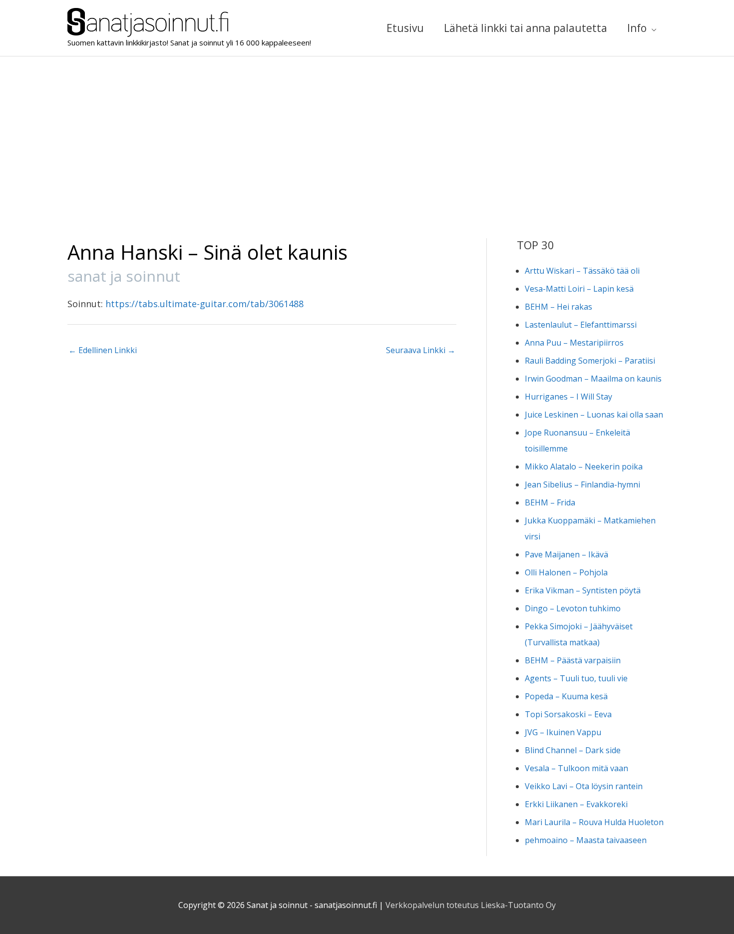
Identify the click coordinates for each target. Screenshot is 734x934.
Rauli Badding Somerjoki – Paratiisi (590, 360)
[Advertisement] (367, 131)
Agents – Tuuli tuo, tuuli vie (576, 678)
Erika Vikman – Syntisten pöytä (583, 590)
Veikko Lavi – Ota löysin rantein (584, 786)
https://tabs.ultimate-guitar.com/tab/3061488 (204, 304)
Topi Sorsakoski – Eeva (568, 714)
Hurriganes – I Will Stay (568, 396)
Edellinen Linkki (102, 350)
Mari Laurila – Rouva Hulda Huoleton (594, 822)
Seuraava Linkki (420, 350)
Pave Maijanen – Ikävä (566, 554)
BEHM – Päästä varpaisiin (573, 660)
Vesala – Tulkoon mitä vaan (576, 768)
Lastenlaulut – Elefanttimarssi (581, 324)
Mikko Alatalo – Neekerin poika (584, 466)
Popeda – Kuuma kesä (566, 696)
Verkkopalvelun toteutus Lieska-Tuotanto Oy (470, 905)
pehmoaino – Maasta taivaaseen (586, 840)
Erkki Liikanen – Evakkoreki (576, 804)
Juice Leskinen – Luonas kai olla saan (594, 414)
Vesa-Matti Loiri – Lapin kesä (579, 288)
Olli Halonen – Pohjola (566, 572)
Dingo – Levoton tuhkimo (573, 608)
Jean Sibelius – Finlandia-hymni (582, 484)
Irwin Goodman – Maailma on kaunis (593, 378)
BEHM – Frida (550, 502)
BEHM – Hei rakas (558, 306)
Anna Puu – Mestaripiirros (574, 342)
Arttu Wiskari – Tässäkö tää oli (582, 270)
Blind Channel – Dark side (573, 750)
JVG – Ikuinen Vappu (563, 732)
